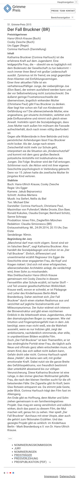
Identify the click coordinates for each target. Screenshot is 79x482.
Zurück (10, 438)
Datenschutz (67, 476)
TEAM (62, 11)
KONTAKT (70, 11)
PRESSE (55, 11)
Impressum (51, 476)
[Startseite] (21, 8)
